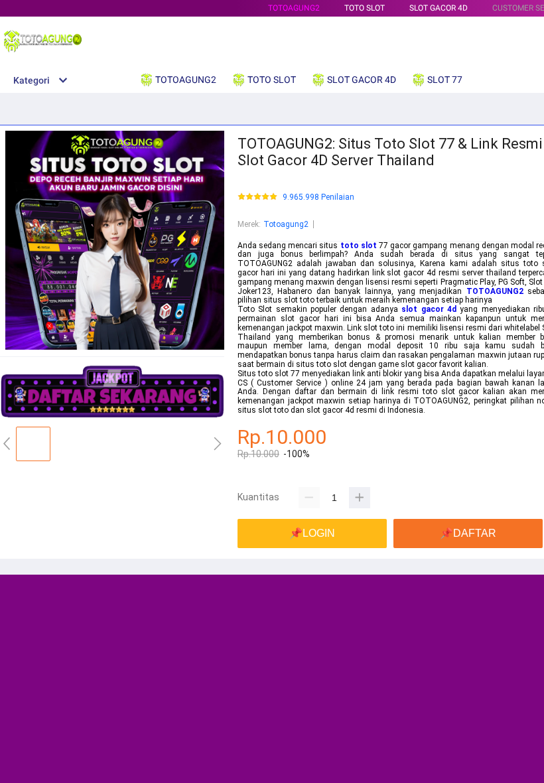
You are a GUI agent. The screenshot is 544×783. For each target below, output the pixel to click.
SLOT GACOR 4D (438, 8)
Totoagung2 (285, 224)
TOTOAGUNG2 (294, 8)
